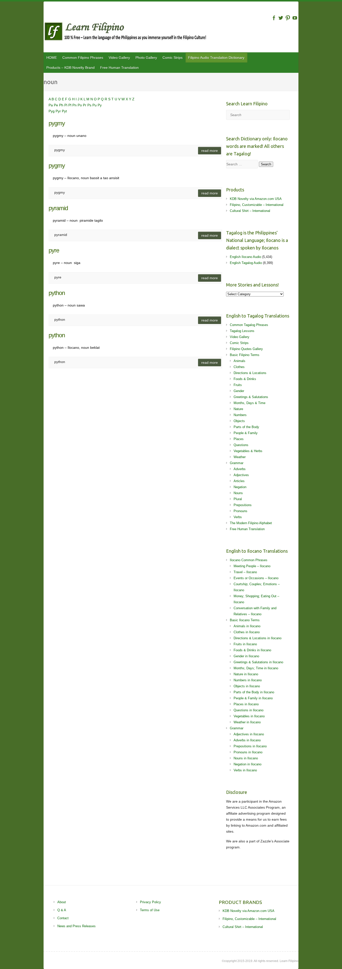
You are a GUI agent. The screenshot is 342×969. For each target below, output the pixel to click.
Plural (238, 499)
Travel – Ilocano (245, 572)
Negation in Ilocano (247, 764)
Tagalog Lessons (242, 331)
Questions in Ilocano (248, 710)
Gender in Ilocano (246, 656)
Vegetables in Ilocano (249, 716)
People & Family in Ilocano (253, 698)
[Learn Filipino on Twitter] (280, 18)
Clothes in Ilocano (247, 632)
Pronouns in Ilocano (248, 752)
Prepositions (243, 505)
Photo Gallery (146, 58)
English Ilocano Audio (245, 257)
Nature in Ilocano (246, 674)
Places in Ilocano (246, 704)
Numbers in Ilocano (248, 680)
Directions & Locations (250, 373)
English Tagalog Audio (246, 263)
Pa (51, 105)
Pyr (59, 111)
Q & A (61, 910)
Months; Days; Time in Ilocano (256, 668)
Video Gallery (119, 58)
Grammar (236, 463)
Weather (240, 457)
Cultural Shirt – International (250, 211)
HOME (51, 58)
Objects (239, 421)
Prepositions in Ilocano (250, 746)
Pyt (64, 111)
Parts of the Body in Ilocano (254, 692)
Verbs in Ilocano (245, 770)
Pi (66, 105)
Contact (63, 918)
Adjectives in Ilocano (249, 734)
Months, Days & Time (249, 403)
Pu (95, 105)
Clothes (239, 367)
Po (80, 105)
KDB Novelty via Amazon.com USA (256, 199)
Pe (56, 105)
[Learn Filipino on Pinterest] (287, 18)
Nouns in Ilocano (246, 758)
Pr (85, 105)
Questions (241, 445)
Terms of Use (149, 910)
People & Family (246, 433)
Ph (61, 105)
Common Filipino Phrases (82, 58)
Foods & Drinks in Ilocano (252, 650)
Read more (209, 151)
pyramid (58, 208)
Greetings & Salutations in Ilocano (258, 662)
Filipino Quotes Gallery (246, 349)
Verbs (238, 517)
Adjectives (241, 475)
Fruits (238, 385)
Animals (239, 361)
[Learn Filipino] (171, 32)
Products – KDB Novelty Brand (70, 68)
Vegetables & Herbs (248, 451)
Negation (240, 487)
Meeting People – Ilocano (252, 566)
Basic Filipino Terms (244, 355)
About (61, 902)
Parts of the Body (246, 427)
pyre (54, 250)
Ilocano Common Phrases (248, 560)
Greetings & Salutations (251, 397)
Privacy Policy (150, 902)
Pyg (52, 111)
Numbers (240, 415)
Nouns (238, 493)
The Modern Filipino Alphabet (251, 523)
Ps (89, 105)
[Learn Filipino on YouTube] (294, 18)
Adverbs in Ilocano (247, 740)
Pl (70, 105)
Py (100, 105)
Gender (239, 391)
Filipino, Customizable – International (256, 205)
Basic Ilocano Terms (245, 620)
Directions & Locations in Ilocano (257, 638)
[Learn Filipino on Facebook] (273, 18)
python (57, 292)
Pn (75, 105)
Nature (238, 409)
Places (239, 439)
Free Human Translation (119, 68)
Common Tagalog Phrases (249, 325)
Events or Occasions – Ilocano (256, 578)
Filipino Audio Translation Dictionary (216, 58)
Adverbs (240, 469)
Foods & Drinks (245, 379)
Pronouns (240, 511)
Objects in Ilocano (247, 686)
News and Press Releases (76, 926)
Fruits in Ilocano (245, 644)
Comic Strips (172, 58)
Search (266, 164)
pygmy (57, 123)
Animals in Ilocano (247, 626)
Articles (239, 481)
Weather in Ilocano (247, 722)
